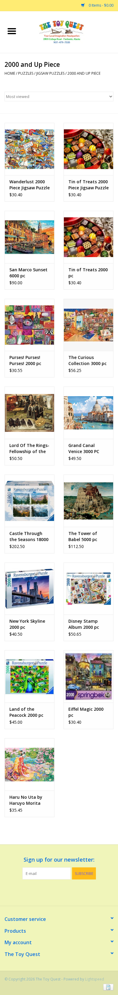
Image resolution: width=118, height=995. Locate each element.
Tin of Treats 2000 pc (88, 273)
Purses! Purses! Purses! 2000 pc (25, 360)
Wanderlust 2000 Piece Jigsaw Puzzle (29, 185)
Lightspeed (94, 979)
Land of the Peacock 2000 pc (26, 712)
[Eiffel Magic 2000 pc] (88, 676)
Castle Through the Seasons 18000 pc (28, 536)
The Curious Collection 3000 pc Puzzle (87, 360)
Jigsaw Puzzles (50, 73)
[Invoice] (107, 986)
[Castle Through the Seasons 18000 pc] (29, 501)
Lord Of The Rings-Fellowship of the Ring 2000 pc (29, 448)
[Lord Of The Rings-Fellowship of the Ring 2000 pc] (29, 413)
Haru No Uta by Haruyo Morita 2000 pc (25, 800)
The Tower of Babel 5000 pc (82, 536)
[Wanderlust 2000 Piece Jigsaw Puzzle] (29, 149)
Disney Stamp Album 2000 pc (83, 624)
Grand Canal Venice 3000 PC (83, 448)
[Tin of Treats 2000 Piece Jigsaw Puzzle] (88, 149)
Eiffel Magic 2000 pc (85, 712)
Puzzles (25, 73)
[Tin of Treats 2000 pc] (88, 237)
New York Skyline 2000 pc (27, 624)
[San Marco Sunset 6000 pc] (29, 237)
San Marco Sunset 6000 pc (28, 273)
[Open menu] (12, 31)
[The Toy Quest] (70, 31)
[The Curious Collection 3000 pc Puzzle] (88, 325)
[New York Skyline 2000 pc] (29, 589)
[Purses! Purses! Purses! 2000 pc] (29, 325)
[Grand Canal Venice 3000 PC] (88, 413)
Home (10, 73)
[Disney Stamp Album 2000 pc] (88, 589)
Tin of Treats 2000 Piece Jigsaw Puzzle (88, 185)
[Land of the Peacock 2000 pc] (29, 676)
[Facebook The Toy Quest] (53, 892)
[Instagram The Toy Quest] (64, 892)
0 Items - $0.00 (100, 5)
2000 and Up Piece (83, 73)
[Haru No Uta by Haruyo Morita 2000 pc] (29, 764)
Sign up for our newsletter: (59, 859)
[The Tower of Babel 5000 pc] (88, 501)
